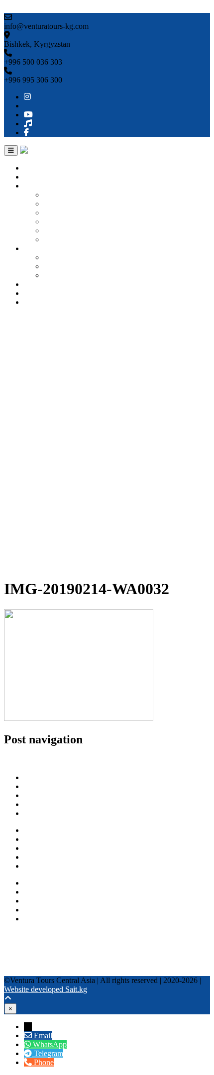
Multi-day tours (68, 266)
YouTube (18, 953)
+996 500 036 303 (53, 883)
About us (38, 177)
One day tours (66, 257)
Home (33, 168)
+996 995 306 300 (53, 892)
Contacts (37, 302)
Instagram (19, 935)
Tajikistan (59, 230)
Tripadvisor (22, 944)
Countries (39, 185)
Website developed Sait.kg (45, 989)
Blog (31, 293)
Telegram (38, 918)
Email (43, 1035)
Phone (44, 1062)
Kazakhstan (62, 212)
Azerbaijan (61, 239)
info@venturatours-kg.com (66, 900)
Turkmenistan (65, 221)
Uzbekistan (61, 203)
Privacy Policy (47, 857)
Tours (33, 248)
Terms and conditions (57, 866)
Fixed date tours (69, 275)
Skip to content (27, 8)
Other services (46, 284)
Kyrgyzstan (62, 194)
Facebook (19, 971)
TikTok (15, 962)
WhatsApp (41, 909)
